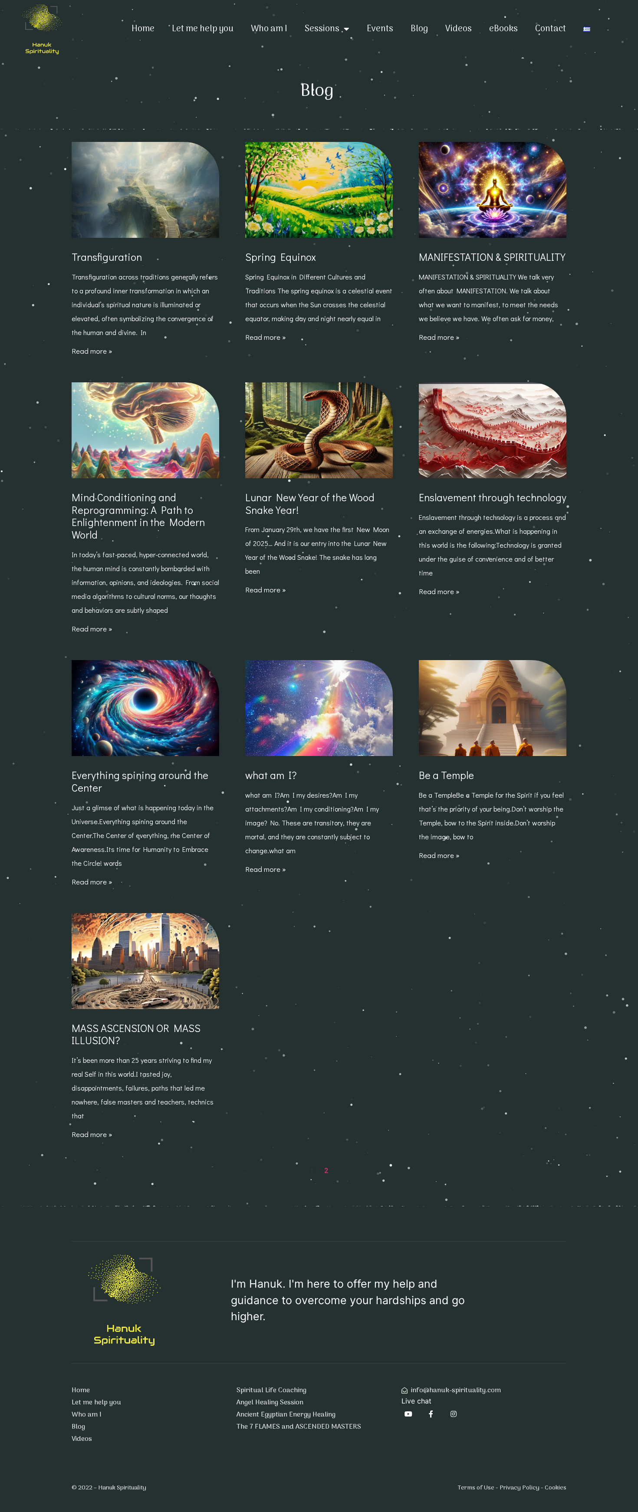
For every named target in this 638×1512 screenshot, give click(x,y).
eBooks (503, 29)
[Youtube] (408, 1414)
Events (380, 29)
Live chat (416, 1401)
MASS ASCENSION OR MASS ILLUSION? (136, 1034)
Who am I (269, 29)
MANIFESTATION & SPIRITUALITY (492, 256)
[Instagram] (453, 1414)
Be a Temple (446, 775)
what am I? (271, 775)
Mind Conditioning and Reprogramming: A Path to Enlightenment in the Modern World (138, 515)
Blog (419, 29)
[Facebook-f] (431, 1414)
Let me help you (202, 29)
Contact (550, 29)
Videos (458, 29)
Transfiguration (107, 256)
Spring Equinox (280, 256)
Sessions (322, 29)
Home (143, 29)
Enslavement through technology (492, 497)
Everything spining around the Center (140, 781)
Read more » (92, 351)
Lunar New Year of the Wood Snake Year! (310, 503)
